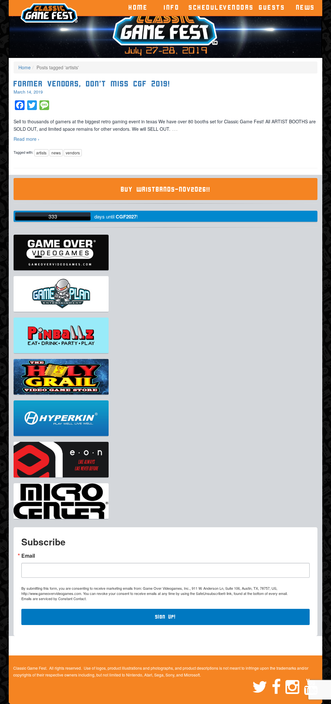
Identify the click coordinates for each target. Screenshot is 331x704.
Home (138, 8)
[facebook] (278, 685)
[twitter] (262, 685)
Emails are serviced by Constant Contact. (54, 598)
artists (41, 152)
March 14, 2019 (28, 92)
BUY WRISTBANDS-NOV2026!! (165, 189)
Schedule (205, 8)
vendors (73, 152)
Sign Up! (165, 617)
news (56, 152)
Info (171, 8)
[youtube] (311, 685)
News (305, 8)
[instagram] (294, 685)
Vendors (238, 8)
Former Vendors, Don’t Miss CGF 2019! (92, 84)
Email (28, 556)
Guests (272, 8)
